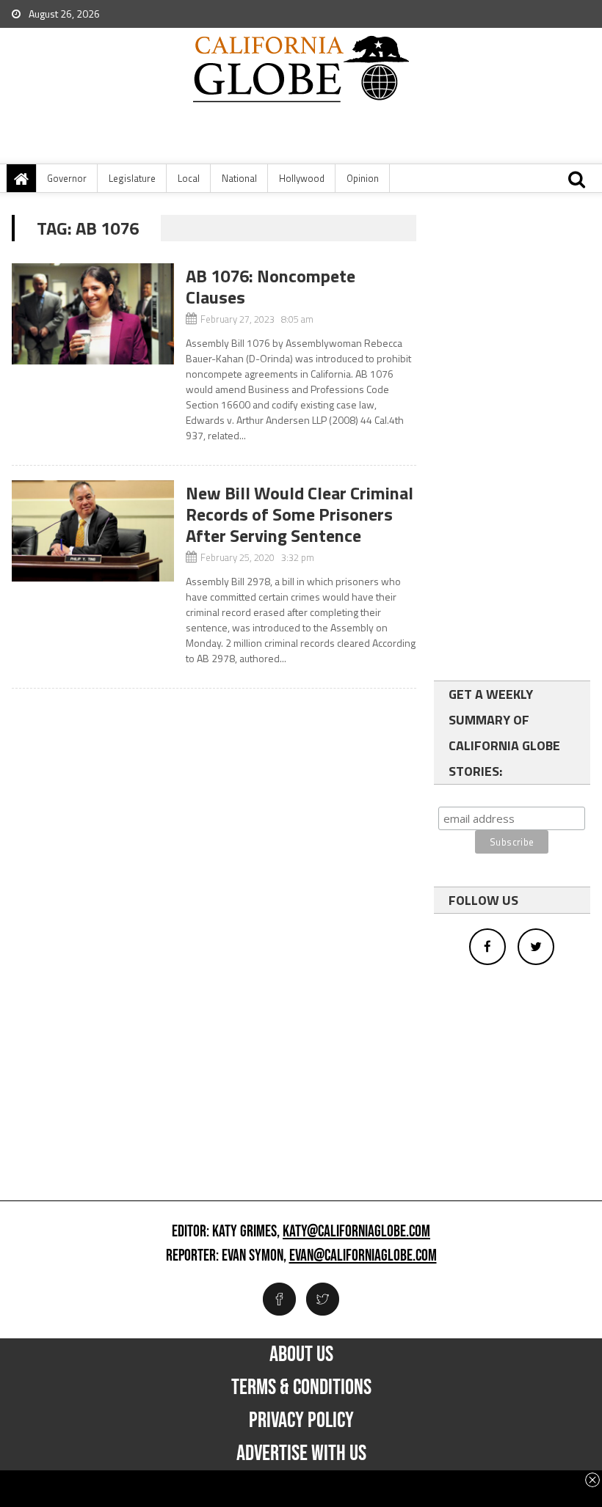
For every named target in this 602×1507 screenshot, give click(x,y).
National (239, 178)
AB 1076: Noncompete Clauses (270, 286)
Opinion (363, 178)
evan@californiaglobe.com (363, 1256)
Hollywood (301, 178)
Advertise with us (301, 1453)
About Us (301, 1354)
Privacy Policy (301, 1420)
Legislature (132, 178)
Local (189, 178)
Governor (67, 178)
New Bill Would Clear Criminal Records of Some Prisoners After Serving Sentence (299, 514)
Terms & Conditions (301, 1387)
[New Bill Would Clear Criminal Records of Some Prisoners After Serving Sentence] (92, 531)
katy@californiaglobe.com (356, 1232)
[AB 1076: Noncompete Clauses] (92, 313)
